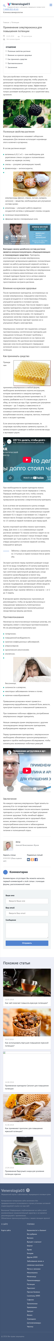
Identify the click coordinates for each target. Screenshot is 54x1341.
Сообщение (11, 920)
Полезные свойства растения (19, 51)
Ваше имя (10, 895)
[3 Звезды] (7, 858)
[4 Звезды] (8, 858)
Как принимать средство (17, 59)
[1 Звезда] (4, 858)
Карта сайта (6, 1230)
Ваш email (10, 908)
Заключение (12, 67)
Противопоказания (15, 63)
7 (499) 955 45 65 (10, 9)
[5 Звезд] (10, 858)
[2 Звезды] (5, 858)
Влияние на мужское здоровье (20, 55)
